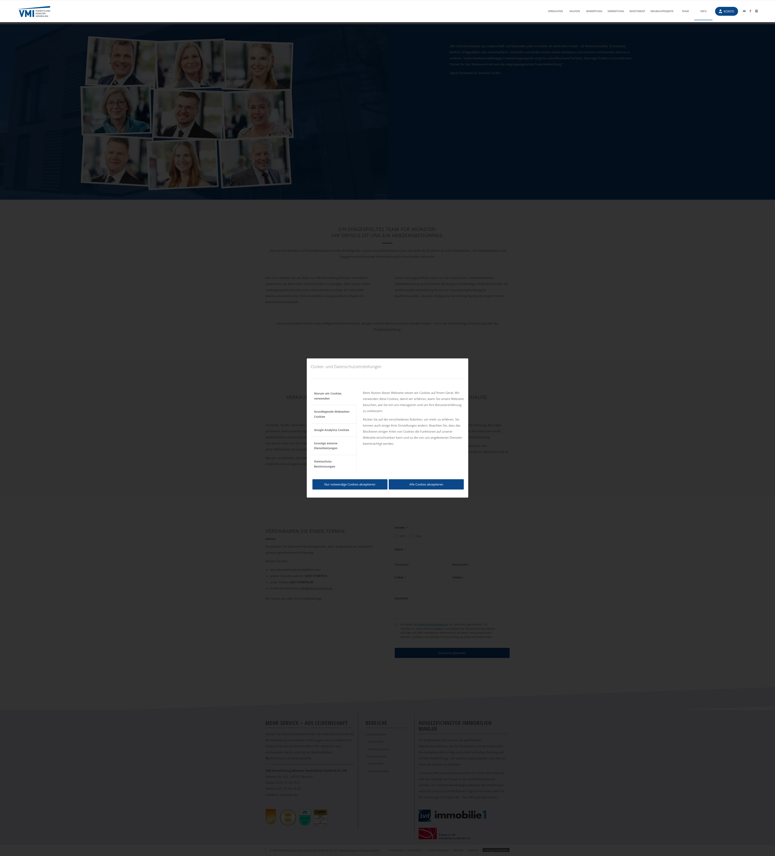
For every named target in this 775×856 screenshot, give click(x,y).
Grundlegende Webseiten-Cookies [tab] (332, 414)
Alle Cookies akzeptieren (426, 484)
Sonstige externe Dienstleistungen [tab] (325, 445)
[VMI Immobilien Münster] (34, 11)
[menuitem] (555, 11)
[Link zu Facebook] (750, 11)
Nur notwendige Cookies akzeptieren (349, 484)
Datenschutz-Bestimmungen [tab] (324, 463)
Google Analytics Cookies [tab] (331, 430)
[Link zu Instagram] (756, 11)
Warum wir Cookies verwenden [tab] (327, 395)
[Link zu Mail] (744, 11)
